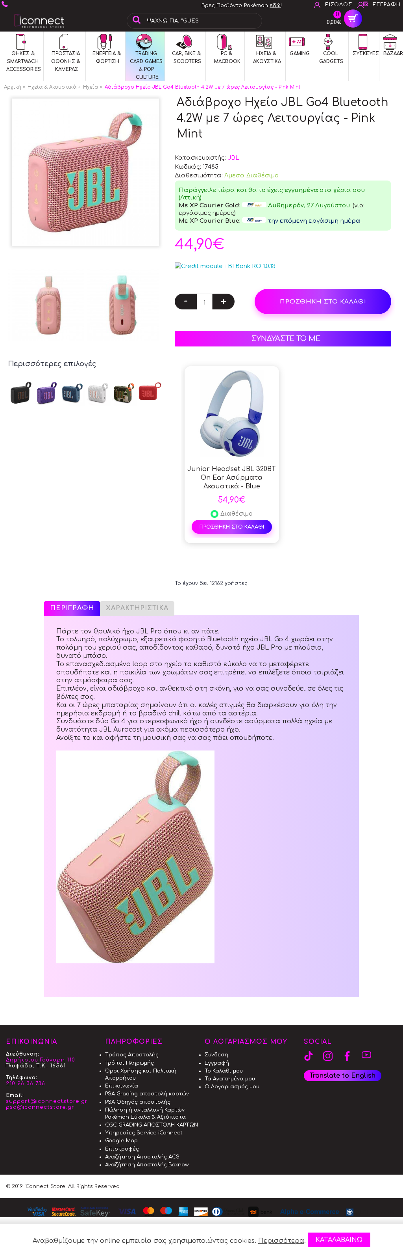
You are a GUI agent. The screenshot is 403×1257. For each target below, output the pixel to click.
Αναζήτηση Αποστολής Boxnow (147, 1165)
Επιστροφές (122, 1149)
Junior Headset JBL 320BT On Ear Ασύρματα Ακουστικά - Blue (231, 478)
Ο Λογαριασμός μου (232, 1086)
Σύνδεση (216, 1055)
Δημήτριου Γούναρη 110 (40, 1060)
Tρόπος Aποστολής (132, 1055)
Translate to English (342, 1075)
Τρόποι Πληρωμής (129, 1063)
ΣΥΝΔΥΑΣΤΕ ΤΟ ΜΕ (285, 339)
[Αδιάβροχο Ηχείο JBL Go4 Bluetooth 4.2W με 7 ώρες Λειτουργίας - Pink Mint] (85, 172)
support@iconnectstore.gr (47, 1101)
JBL (233, 158)
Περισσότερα (281, 1240)
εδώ (275, 5)
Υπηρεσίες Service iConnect (144, 1133)
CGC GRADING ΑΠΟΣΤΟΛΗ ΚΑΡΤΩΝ (151, 1125)
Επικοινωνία (121, 1086)
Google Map (121, 1140)
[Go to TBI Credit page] (225, 266)
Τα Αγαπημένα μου (230, 1079)
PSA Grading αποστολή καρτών (147, 1094)
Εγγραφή (217, 1063)
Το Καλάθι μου (224, 1071)
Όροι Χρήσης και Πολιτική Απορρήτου (140, 1074)
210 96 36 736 (25, 1083)
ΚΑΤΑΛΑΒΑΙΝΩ (339, 1240)
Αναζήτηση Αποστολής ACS (142, 1157)
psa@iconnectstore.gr (40, 1107)
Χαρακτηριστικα (137, 608)
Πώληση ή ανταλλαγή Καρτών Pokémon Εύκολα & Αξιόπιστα (145, 1113)
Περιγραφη (72, 608)
